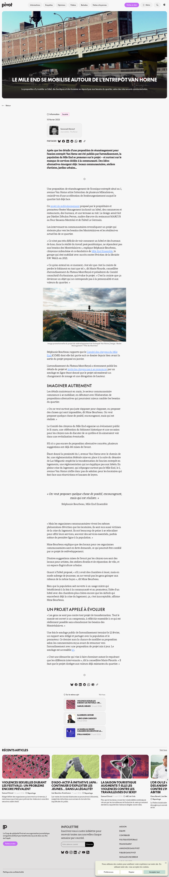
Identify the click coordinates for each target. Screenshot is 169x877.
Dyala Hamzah (83, 734)
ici (73, 650)
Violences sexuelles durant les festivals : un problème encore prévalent (88, 702)
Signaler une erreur (128, 857)
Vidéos (73, 5)
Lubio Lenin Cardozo (87, 718)
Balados (84, 5)
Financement (125, 844)
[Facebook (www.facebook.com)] (66, 852)
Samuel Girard (84, 706)
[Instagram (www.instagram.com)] (71, 852)
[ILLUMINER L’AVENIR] (70, 718)
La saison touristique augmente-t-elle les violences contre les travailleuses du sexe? (118, 787)
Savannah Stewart (67, 129)
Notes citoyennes (100, 5)
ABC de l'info (130, 796)
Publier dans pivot (127, 853)
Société (65, 114)
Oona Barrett (155, 796)
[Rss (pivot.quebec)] (87, 852)
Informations (35, 5)
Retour (8, 105)
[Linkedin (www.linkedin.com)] (75, 852)
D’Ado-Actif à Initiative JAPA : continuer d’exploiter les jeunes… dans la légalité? (74, 786)
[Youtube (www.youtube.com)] (83, 852)
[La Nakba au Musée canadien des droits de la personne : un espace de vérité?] (70, 732)
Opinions (61, 5)
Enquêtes (49, 5)
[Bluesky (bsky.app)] (62, 852)
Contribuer (124, 835)
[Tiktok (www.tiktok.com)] (79, 852)
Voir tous (102, 695)
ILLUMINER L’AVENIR (85, 715)
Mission (123, 827)
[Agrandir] (123, 291)
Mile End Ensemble (102, 251)
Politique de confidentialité (13, 872)
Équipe (122, 831)
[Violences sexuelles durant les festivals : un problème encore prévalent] (70, 704)
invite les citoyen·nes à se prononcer (87, 369)
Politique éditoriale (128, 840)
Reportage (32, 793)
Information (54, 114)
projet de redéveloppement (65, 206)
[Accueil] (7, 4)
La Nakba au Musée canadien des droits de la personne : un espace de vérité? (89, 730)
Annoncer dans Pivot (129, 848)
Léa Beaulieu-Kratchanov (61, 793)
